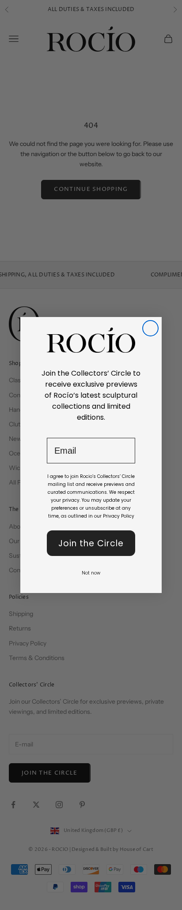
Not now (91, 573)
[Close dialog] (150, 328)
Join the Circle (91, 543)
